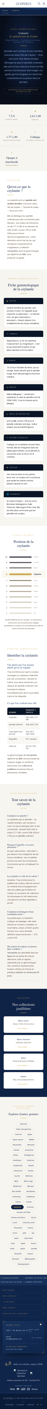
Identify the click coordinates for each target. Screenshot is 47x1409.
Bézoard (30, 1186)
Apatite (31, 1165)
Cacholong (16, 1197)
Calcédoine (30, 1197)
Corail (14, 1222)
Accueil (5, 10)
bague (36, 623)
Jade (24, 1233)
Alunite (16, 1150)
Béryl (16, 1181)
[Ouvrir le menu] (3, 3)
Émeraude (18, 1228)
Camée (29, 1202)
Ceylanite (17, 1207)
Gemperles (12, 251)
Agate (29, 1134)
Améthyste (17, 1160)
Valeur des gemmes (23, 1129)
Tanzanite (18, 1254)
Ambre (15, 1155)
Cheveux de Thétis (23, 1212)
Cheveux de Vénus (18, 1217)
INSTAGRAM (9, 1405)
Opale (23, 1243)
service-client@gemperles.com (13, 1337)
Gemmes (23, 1124)
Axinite (30, 1171)
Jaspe (16, 1238)
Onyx (13, 1243)
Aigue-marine (18, 1139)
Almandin (31, 1145)
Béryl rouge (28, 1181)
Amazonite (29, 1150)
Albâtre (31, 1139)
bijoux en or (12, 956)
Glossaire (15, 1259)
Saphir (22, 1248)
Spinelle (34, 1248)
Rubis (12, 1248)
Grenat (30, 1228)
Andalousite (17, 1165)
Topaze (30, 1254)
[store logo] (23, 4)
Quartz (33, 1243)
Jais (33, 1233)
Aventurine (18, 1171)
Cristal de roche (29, 1222)
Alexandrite (17, 1145)
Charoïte (30, 1207)
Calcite (17, 1202)
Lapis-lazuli (28, 1238)
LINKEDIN (30, 1405)
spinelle (28, 308)
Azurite (17, 1176)
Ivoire (15, 1233)
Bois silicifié (16, 1191)
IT (41, 1405)
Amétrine (30, 1160)
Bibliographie (30, 1259)
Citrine (33, 1217)
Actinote (18, 1134)
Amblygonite (29, 1155)
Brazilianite (31, 1191)
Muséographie (23, 1264)
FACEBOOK (20, 1405)
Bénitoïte (29, 1176)
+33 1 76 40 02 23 (15, 1330)
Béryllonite (17, 1186)
